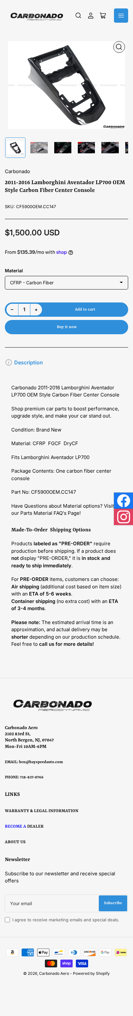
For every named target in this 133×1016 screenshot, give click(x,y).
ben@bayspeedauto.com (41, 762)
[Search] (78, 15)
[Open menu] (121, 15)
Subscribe (113, 903)
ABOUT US (15, 842)
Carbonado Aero (54, 973)
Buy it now (67, 327)
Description (28, 362)
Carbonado (17, 171)
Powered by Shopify (91, 973)
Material (14, 270)
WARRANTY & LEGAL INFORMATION (41, 811)
